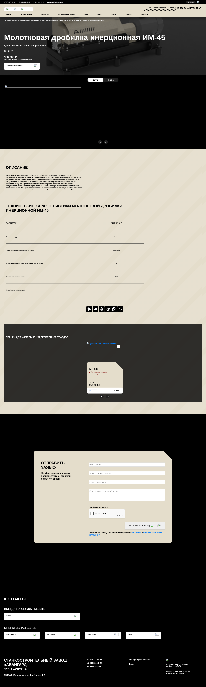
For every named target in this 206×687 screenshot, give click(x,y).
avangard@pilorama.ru (139, 660)
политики (137, 533)
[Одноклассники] (102, 309)
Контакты (145, 14)
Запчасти (45, 14)
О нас (100, 14)
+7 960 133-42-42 (94, 663)
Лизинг (114, 14)
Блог (131, 664)
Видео (86, 14)
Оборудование (26, 14)
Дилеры (129, 14)
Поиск (192, 2)
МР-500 (93, 368)
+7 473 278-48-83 (94, 660)
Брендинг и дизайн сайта (176, 671)
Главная (7, 14)
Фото (95, 80)
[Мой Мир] (120, 309)
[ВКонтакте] (95, 309)
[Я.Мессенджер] (89, 309)
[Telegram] (108, 309)
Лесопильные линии (66, 14)
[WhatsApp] (114, 309)
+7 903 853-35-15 (94, 666)
